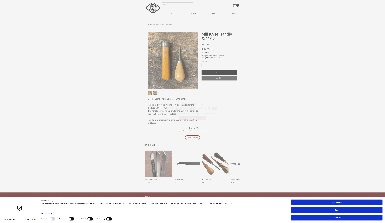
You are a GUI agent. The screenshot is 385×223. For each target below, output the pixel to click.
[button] (192, 118)
